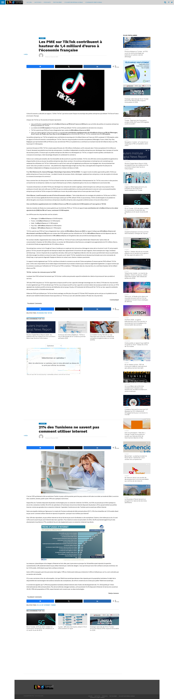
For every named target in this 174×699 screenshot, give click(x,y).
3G (38, 605)
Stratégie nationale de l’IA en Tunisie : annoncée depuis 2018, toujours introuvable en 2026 (104, 628)
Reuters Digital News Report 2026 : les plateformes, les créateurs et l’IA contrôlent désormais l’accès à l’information (40, 336)
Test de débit (57, 2)
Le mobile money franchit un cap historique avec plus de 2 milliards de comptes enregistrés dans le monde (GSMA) (102, 337)
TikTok (49, 313)
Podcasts (47, 2)
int (43, 605)
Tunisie (53, 605)
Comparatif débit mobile (93, 2)
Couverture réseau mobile (73, 2)
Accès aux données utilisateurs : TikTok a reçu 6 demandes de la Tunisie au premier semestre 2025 (72, 336)
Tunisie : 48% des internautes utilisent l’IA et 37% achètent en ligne (72, 627)
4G (40, 605)
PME (45, 313)
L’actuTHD (37, 2)
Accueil (29, 2)
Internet (47, 605)
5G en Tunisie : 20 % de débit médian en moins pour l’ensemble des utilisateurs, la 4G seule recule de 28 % (40, 628)
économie (40, 313)
